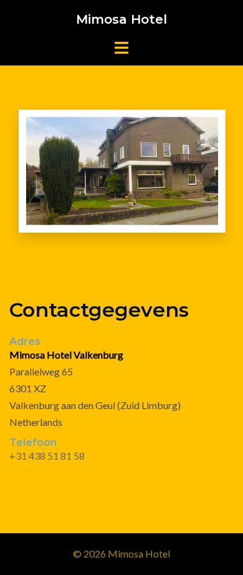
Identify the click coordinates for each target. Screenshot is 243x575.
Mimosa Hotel (121, 19)
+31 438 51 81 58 (47, 455)
